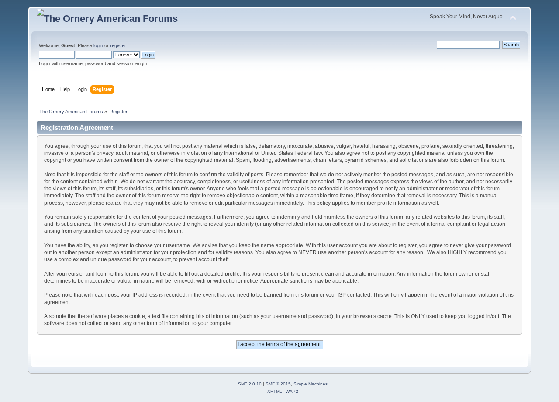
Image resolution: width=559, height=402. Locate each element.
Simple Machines (310, 383)
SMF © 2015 (278, 383)
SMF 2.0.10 (250, 383)
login (98, 45)
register (118, 45)
